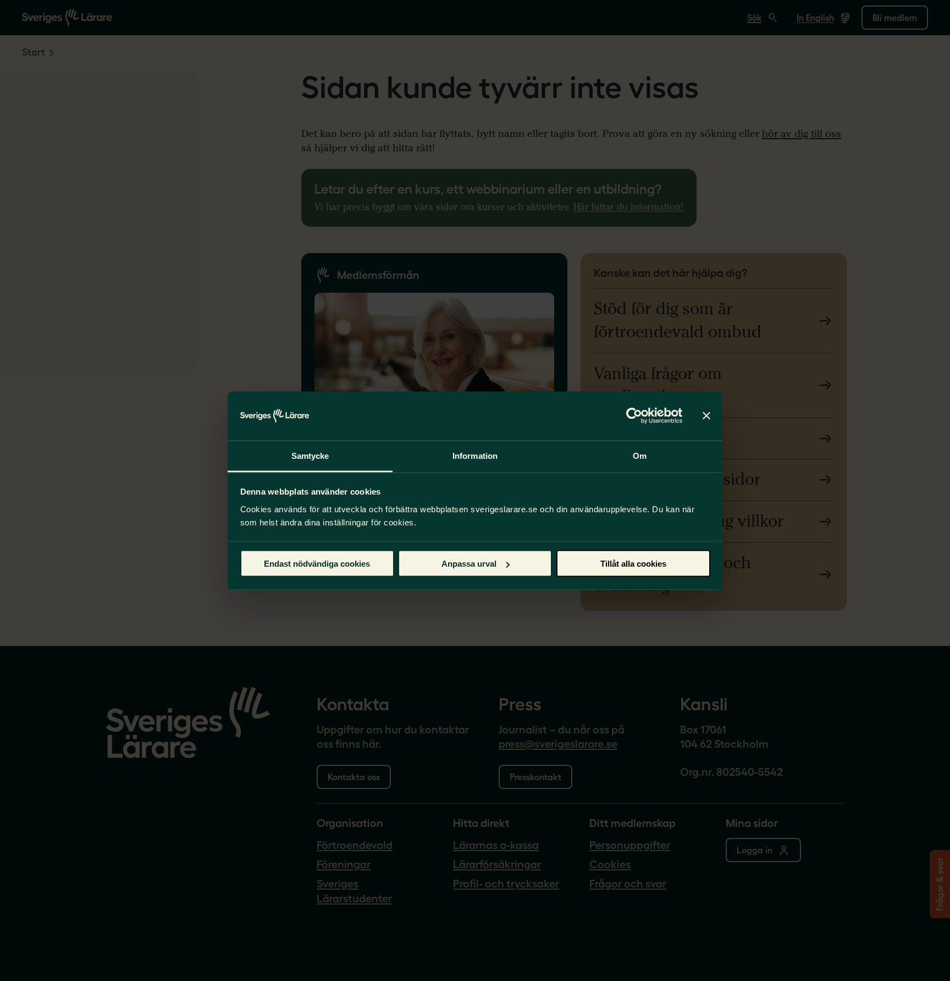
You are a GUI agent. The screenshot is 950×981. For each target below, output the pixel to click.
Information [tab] (475, 455)
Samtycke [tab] (310, 455)
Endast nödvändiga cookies (317, 563)
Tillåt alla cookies (633, 563)
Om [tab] (640, 455)
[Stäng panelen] (706, 416)
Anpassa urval (468, 563)
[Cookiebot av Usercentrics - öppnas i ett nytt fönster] (634, 416)
